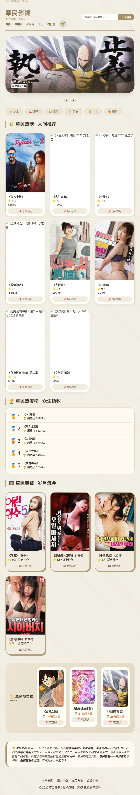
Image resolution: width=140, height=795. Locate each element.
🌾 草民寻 (126, 17)
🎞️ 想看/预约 (25, 566)
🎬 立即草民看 (18, 86)
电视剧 (18, 24)
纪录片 (30, 24)
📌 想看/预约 (25, 211)
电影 (8, 24)
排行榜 (51, 24)
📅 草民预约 (51, 722)
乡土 (40, 24)
